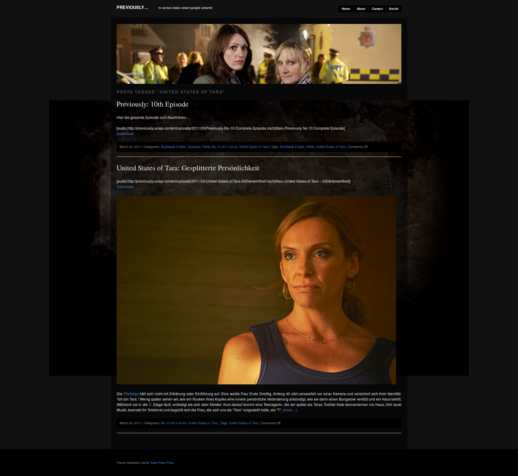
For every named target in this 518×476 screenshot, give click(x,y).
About (361, 9)
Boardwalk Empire (173, 147)
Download (125, 133)
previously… (132, 7)
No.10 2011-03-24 (224, 147)
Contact (377, 9)
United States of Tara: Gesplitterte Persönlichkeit (188, 167)
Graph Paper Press (162, 462)
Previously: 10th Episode (153, 104)
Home (346, 9)
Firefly (206, 147)
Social (393, 9)
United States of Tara (254, 147)
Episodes (194, 147)
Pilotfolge (131, 393)
